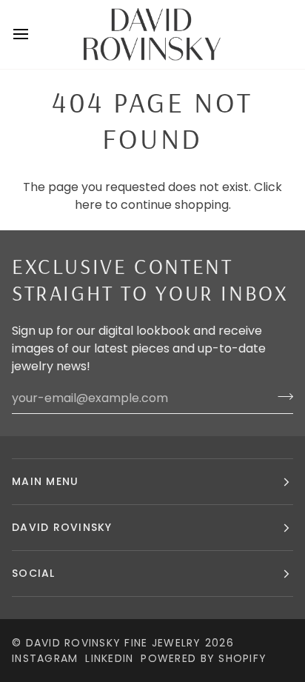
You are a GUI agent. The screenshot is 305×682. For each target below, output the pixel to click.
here (88, 204)
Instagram (45, 658)
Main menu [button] (45, 481)
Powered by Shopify (204, 658)
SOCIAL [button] (34, 573)
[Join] (281, 396)
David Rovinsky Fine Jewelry (113, 642)
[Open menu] (34, 34)
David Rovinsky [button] (62, 527)
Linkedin (109, 658)
